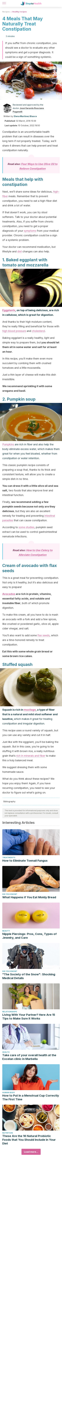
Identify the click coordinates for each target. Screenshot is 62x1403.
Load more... (31, 1151)
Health (6, 1052)
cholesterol (38, 330)
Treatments (8, 857)
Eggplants (8, 310)
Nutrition (7, 1133)
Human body (8, 1092)
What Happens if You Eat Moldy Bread (29, 897)
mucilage (30, 709)
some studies (26, 527)
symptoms (30, 230)
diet (19, 251)
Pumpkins (8, 444)
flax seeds (43, 635)
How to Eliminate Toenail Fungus (25, 860)
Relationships (9, 1012)
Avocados (8, 593)
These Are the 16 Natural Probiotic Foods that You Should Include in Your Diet (29, 1139)
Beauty (6, 931)
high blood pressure (14, 330)
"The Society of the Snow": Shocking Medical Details (28, 976)
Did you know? (9, 894)
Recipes (6, 12)
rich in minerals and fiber (30, 755)
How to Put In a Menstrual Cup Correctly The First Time (30, 1097)
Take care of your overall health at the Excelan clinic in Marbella (29, 1057)
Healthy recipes (19, 12)
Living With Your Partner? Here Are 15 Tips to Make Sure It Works (28, 1016)
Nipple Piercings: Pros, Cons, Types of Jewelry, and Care (29, 935)
